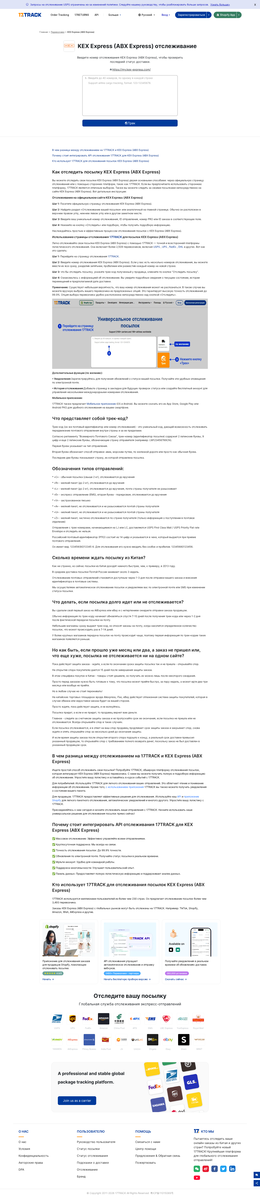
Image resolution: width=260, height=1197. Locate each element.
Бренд (81, 1176)
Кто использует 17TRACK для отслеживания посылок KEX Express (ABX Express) (100, 160)
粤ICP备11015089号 (162, 1193)
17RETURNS (82, 14)
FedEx (173, 246)
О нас (22, 1142)
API (97, 14)
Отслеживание (87, 1169)
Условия (24, 1149)
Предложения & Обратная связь (157, 1155)
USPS (157, 246)
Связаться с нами (147, 1142)
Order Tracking (60, 14)
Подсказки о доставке (93, 1162)
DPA (21, 1169)
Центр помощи (145, 1149)
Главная (43, 32)
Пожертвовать (145, 1162)
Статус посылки (88, 1149)
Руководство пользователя (96, 1142)
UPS (165, 246)
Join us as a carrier (77, 1100)
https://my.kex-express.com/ (131, 69)
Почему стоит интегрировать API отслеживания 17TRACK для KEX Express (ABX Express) (105, 155)
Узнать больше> (220, 4)
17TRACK (116, 237)
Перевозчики (57, 32)
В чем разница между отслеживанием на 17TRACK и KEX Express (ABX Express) (100, 149)
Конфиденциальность (34, 1155)
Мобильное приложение (101, 403)
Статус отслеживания (92, 1155)
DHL (181, 246)
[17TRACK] (29, 15)
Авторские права (31, 1162)
